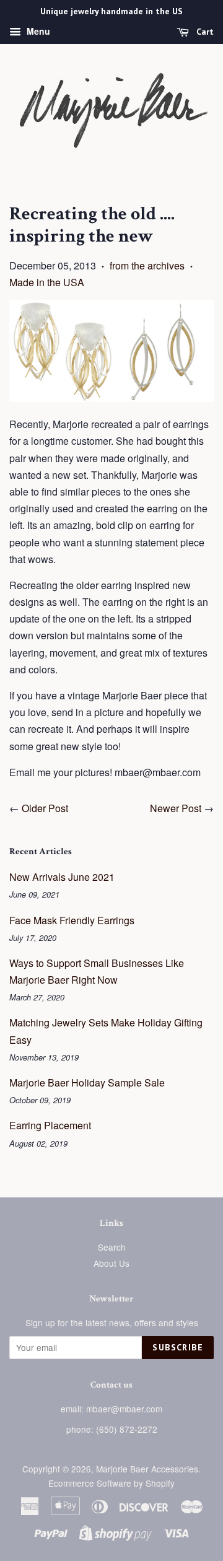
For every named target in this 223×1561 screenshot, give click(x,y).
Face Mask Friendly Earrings (71, 920)
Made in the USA (46, 282)
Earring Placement (50, 1125)
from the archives (147, 265)
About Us (111, 1263)
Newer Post (175, 808)
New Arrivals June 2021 (62, 877)
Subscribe (177, 1347)
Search (112, 1247)
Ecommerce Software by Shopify (111, 1483)
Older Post (45, 808)
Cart (204, 31)
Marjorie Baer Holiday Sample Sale (87, 1082)
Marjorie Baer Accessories (147, 1469)
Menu (37, 31)
